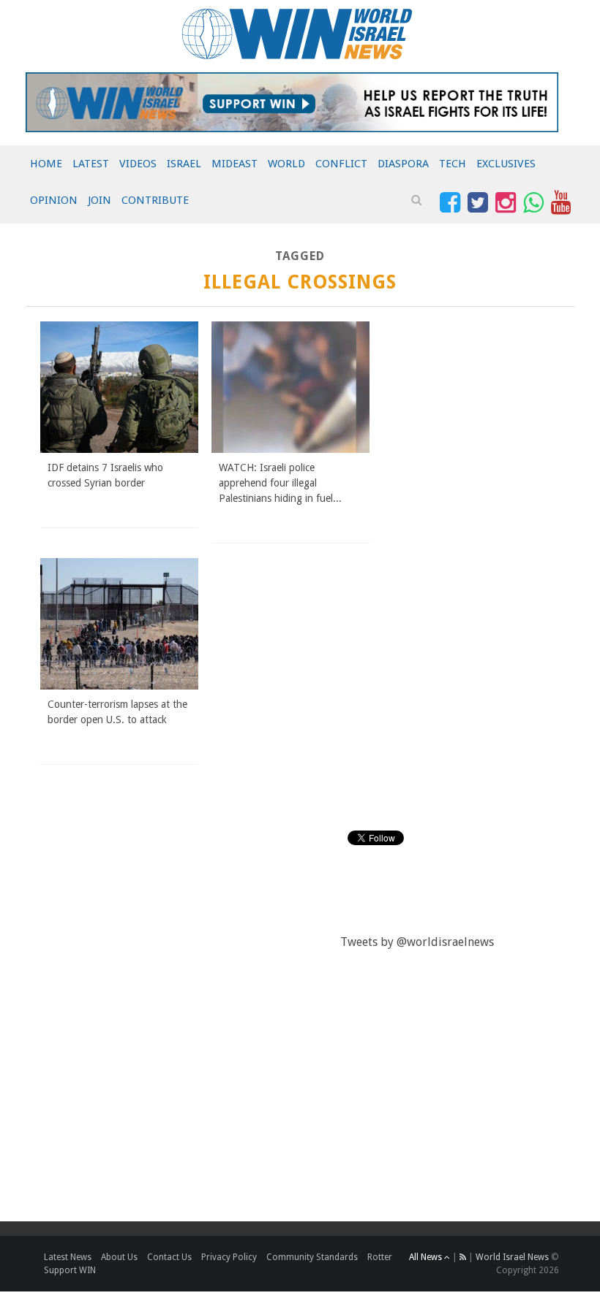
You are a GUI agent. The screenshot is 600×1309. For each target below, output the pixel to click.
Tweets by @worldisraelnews (417, 942)
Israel (184, 163)
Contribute (155, 200)
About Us (119, 1257)
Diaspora (403, 163)
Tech (452, 163)
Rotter (379, 1257)
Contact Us (169, 1257)
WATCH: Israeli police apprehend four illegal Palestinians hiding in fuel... (280, 483)
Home (46, 163)
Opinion (54, 200)
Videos (138, 163)
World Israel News (512, 1257)
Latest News (67, 1257)
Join (99, 200)
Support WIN (70, 1270)
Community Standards (312, 1257)
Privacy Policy (229, 1257)
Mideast (234, 163)
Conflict (341, 163)
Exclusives (506, 163)
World (286, 163)
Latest (90, 163)
